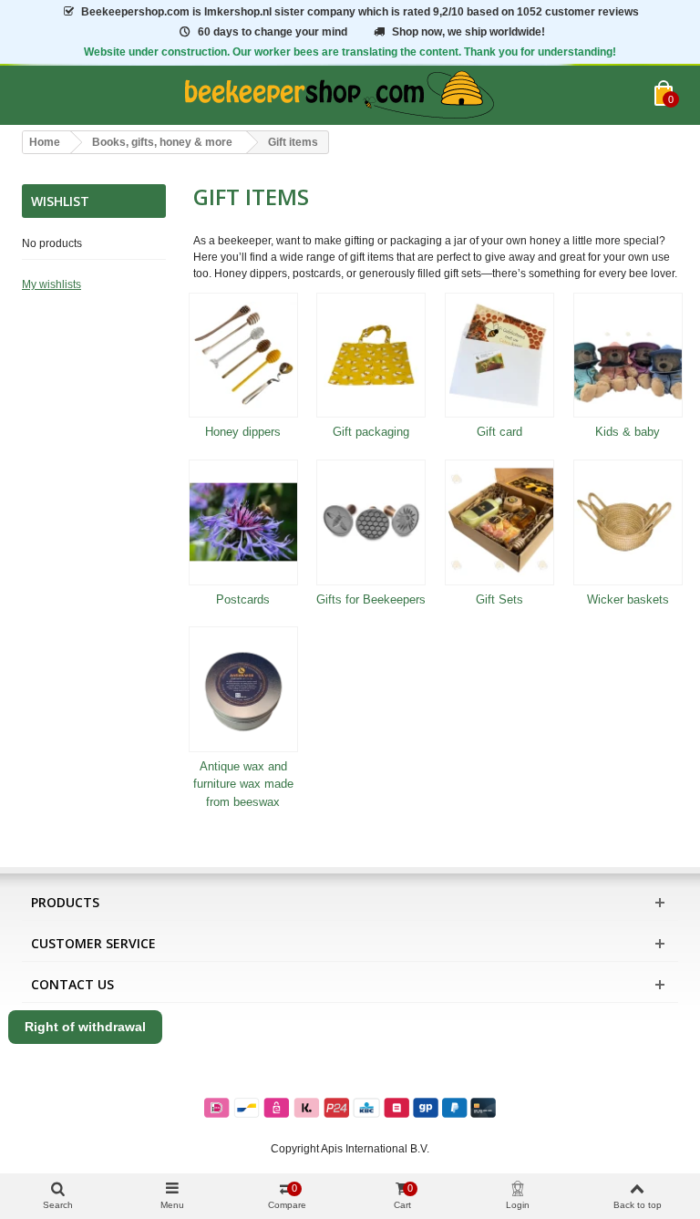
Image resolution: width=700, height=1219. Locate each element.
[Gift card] (500, 355)
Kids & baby (627, 432)
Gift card (499, 432)
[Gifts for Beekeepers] (371, 522)
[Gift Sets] (500, 522)
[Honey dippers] (244, 355)
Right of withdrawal (85, 1026)
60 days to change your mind (272, 32)
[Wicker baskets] (627, 522)
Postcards (243, 599)
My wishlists (51, 284)
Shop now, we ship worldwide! (468, 32)
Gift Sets (499, 599)
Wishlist (60, 201)
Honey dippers (243, 432)
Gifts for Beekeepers (371, 599)
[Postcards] (244, 522)
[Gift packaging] (371, 355)
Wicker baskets (628, 599)
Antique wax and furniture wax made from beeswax (243, 784)
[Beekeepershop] (338, 95)
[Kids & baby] (627, 355)
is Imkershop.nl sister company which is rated (360, 11)
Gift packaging (371, 432)
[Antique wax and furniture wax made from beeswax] (244, 689)
